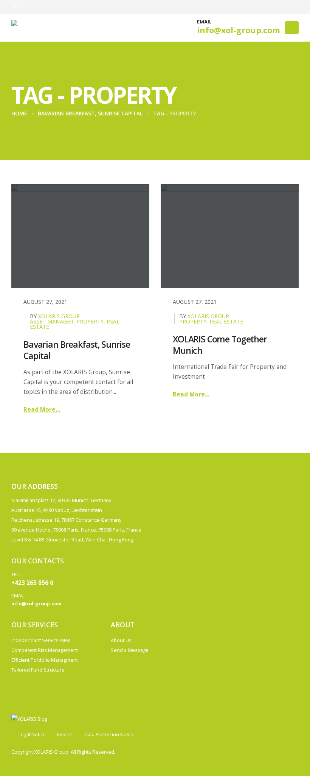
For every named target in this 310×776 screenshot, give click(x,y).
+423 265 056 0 (32, 582)
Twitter (231, 626)
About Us (121, 640)
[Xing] (280, 7)
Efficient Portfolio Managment (44, 660)
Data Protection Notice (109, 734)
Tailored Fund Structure (38, 670)
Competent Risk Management (44, 650)
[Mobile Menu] (292, 27)
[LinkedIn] (268, 7)
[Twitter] (243, 7)
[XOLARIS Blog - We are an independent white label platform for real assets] (41, 27)
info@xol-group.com (238, 30)
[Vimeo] (293, 7)
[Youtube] (255, 7)
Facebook (217, 626)
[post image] (80, 236)
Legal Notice (32, 734)
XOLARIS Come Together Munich (220, 344)
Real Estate (226, 321)
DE (16, 6)
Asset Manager (51, 321)
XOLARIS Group (59, 316)
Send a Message (130, 650)
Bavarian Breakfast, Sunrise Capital (76, 350)
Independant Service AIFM (40, 640)
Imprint (65, 734)
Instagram (245, 626)
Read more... (41, 410)
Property (90, 321)
